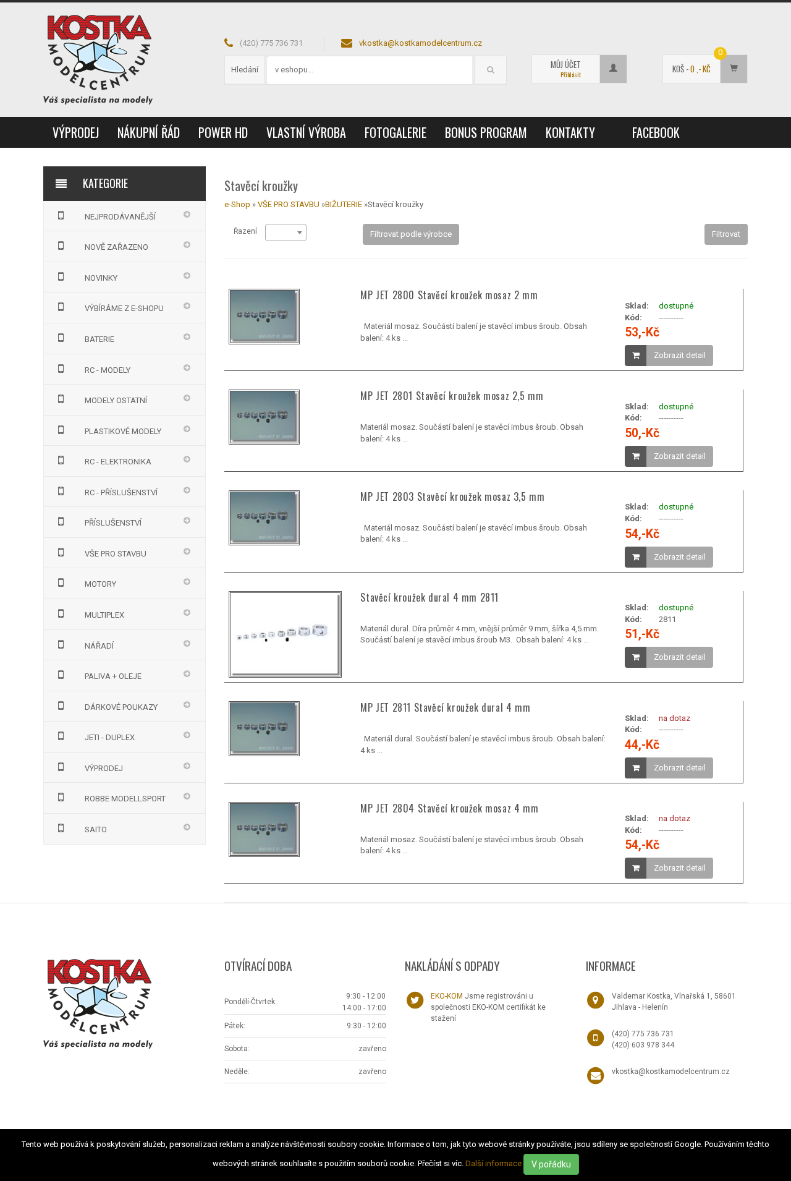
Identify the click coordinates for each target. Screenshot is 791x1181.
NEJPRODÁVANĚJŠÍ (120, 216)
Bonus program (486, 132)
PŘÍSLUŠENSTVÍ (113, 522)
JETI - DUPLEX (110, 737)
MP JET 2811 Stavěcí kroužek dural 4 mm (445, 707)
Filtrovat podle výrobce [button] (411, 234)
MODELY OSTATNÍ (116, 400)
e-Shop (237, 204)
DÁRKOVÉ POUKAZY (121, 707)
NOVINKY (101, 278)
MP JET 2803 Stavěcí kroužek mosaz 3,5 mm (452, 496)
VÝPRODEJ (76, 132)
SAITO (96, 829)
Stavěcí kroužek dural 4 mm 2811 (429, 597)
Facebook (656, 132)
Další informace (493, 1163)
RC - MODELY (107, 370)
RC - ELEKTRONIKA (118, 461)
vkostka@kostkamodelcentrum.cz (420, 43)
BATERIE (99, 339)
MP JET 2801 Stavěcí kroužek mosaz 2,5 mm (451, 395)
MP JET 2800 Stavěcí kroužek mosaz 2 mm (449, 295)
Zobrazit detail (680, 355)
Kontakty (570, 132)
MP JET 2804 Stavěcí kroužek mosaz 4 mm (449, 808)
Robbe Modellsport (125, 798)
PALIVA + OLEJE (113, 676)
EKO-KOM (447, 996)
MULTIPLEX (104, 615)
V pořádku (551, 1164)
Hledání (244, 69)
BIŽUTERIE (344, 204)
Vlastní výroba (306, 132)
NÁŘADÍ (99, 645)
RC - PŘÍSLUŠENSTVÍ (121, 492)
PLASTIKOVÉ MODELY (123, 431)
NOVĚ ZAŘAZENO (116, 247)
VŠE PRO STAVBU (115, 553)
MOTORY (100, 584)
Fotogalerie (395, 132)
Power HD (223, 132)
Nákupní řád (148, 132)
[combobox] (286, 232)
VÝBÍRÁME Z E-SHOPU (124, 308)
